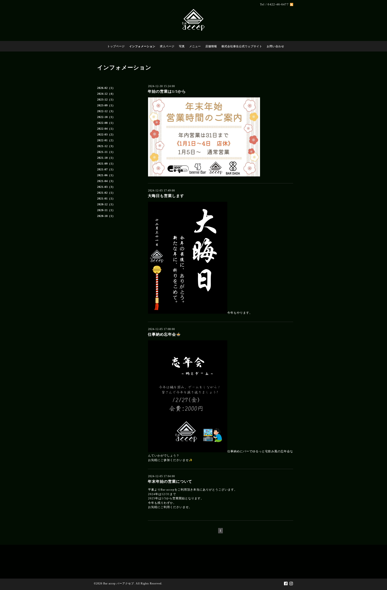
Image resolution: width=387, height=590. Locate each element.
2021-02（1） (106, 192)
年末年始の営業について (170, 481)
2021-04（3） (106, 181)
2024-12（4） (106, 93)
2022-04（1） (106, 128)
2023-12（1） (106, 99)
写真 (182, 46)
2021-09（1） (106, 163)
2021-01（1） (106, 198)
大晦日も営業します (166, 196)
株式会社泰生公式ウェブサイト (241, 46)
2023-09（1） (106, 105)
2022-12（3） (106, 111)
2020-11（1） (106, 210)
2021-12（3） (106, 146)
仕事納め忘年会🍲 (164, 334)
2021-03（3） (106, 187)
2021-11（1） (106, 152)
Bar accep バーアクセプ (118, 583)
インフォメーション (142, 46)
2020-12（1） (106, 204)
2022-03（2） (106, 134)
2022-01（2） (106, 140)
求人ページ (167, 46)
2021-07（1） (106, 169)
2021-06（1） (106, 175)
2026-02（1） (106, 88)
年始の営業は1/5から (167, 91)
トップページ (116, 46)
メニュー (195, 46)
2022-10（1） (106, 117)
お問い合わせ (275, 46)
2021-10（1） (106, 157)
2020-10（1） (106, 216)
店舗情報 (211, 46)
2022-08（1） (106, 122)
